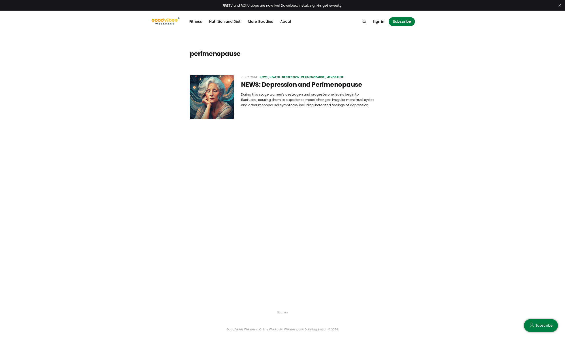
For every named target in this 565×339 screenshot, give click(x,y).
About (285, 21)
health (274, 77)
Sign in (378, 21)
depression (290, 77)
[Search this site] (364, 21)
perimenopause (312, 77)
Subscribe (402, 21)
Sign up (282, 312)
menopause (335, 77)
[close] (559, 5)
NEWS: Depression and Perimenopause (301, 84)
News (263, 77)
